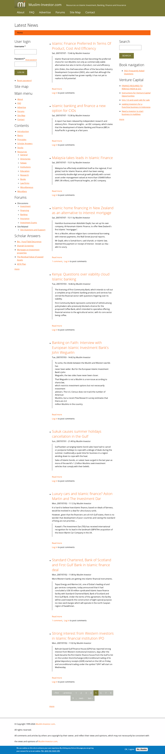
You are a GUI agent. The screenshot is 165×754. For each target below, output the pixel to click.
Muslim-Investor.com (45, 724)
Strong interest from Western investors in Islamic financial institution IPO (83, 636)
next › (81, 698)
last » (90, 698)
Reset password (24, 80)
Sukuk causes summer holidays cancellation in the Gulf (76, 434)
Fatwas (23, 163)
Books (23, 179)
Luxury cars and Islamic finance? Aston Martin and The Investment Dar (82, 496)
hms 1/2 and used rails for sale (136, 100)
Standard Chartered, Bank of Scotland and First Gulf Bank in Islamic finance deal (81, 564)
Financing (24, 210)
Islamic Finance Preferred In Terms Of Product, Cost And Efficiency (81, 46)
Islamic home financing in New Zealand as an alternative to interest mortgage (82, 210)
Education (24, 171)
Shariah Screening (25, 245)
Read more (57, 89)
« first (56, 692)
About (20, 12)
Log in (54, 93)
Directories (25, 159)
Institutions (25, 167)
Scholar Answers (24, 143)
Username (20, 46)
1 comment (57, 261)
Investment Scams (28, 222)
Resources (22, 151)
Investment (25, 206)
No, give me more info (50, 751)
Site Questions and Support (32, 229)
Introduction (23, 131)
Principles (21, 139)
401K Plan (21, 264)
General (24, 154)
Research (24, 175)
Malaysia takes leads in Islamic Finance (82, 157)
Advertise (45, 12)
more (51, 706)
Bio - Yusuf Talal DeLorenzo (29, 241)
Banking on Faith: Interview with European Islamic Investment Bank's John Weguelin (80, 347)
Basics (20, 135)
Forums (60, 12)
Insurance (24, 218)
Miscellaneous (26, 187)
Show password (31, 60)
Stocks (20, 147)
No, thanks (142, 749)
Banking (24, 214)
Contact (90, 12)
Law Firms (24, 183)
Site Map (75, 12)
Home (20, 32)
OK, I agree (129, 749)
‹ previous (67, 692)
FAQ (31, 12)
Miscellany (22, 191)
